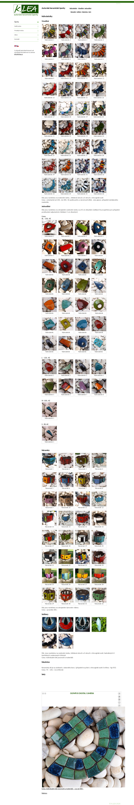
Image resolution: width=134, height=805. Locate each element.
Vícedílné (81, 8)
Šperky (16, 22)
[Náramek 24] (99, 556)
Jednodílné (87, 8)
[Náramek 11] (82, 499)
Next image (45, 693)
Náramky (73, 12)
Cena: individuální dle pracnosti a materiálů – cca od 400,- (63, 789)
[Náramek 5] (49, 479)
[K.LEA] (26, 15)
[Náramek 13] (49, 518)
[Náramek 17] (49, 537)
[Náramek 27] (82, 576)
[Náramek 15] (82, 518)
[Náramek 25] (49, 576)
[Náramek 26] (66, 576)
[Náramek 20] (99, 537)
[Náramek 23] (82, 556)
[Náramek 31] (82, 595)
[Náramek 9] (49, 499)
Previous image (43, 693)
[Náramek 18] (66, 537)
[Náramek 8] (99, 479)
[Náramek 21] (49, 556)
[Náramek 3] (82, 460)
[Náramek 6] (66, 479)
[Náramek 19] (82, 537)
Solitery (79, 12)
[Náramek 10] (66, 499)
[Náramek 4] (99, 460)
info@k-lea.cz (18, 54)
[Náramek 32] (99, 595)
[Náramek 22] (66, 556)
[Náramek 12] (99, 499)
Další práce (17, 26)
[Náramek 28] (99, 576)
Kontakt (16, 39)
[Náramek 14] (66, 518)
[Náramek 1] (49, 460)
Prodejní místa (19, 30)
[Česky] (18, 46)
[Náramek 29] (49, 595)
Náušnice (85, 12)
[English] (15, 46)
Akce (15, 35)
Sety (89, 12)
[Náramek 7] (82, 479)
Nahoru (44, 793)
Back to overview (119, 699)
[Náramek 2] (66, 460)
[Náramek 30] (66, 595)
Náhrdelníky (73, 8)
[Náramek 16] (99, 518)
